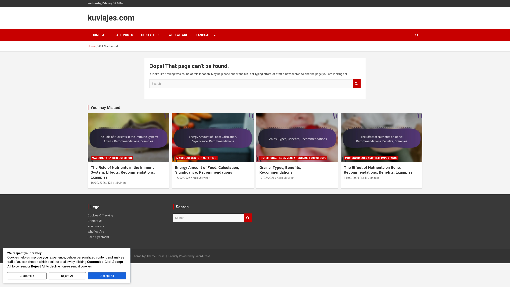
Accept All (107, 276)
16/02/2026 (98, 182)
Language (204, 35)
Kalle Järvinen (117, 182)
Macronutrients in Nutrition (112, 158)
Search (357, 83)
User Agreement (98, 237)
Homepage (100, 35)
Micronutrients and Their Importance (371, 158)
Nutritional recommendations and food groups (293, 158)
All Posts (124, 35)
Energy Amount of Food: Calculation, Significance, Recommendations (207, 170)
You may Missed (105, 107)
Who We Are (178, 35)
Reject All (67, 276)
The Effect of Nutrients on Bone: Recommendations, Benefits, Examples (378, 170)
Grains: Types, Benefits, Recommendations (280, 170)
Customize (27, 276)
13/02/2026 (267, 177)
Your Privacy (96, 226)
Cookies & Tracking (100, 215)
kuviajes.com (111, 18)
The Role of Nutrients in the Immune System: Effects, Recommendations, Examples (123, 172)
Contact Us (151, 35)
